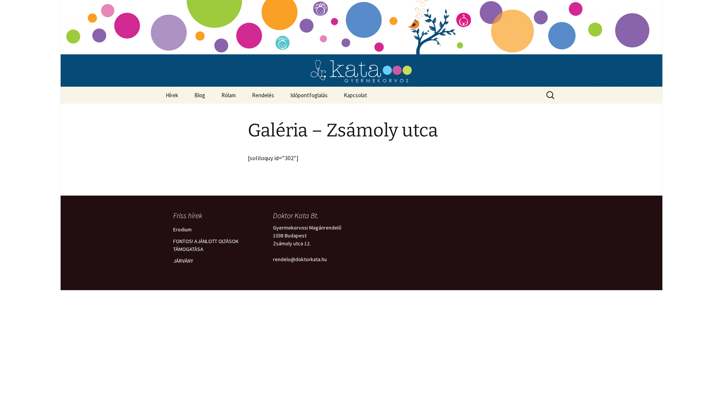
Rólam (228, 95)
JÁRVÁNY (183, 260)
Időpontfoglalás (309, 95)
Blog (199, 95)
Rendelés (263, 95)
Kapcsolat (355, 95)
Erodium (182, 229)
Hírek (172, 95)
